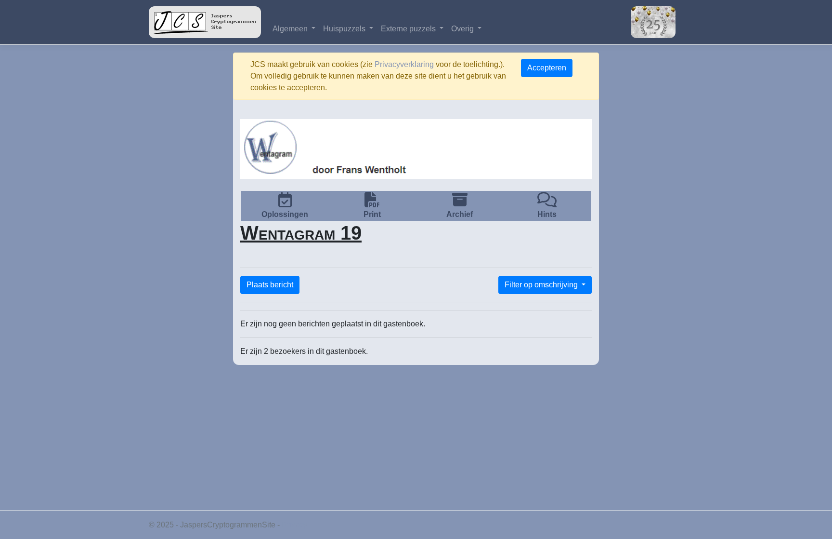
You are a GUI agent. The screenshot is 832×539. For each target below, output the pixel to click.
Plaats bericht (270, 285)
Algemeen (291, 29)
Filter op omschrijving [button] (542, 285)
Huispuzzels (345, 29)
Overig (463, 29)
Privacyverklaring (404, 64)
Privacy (294, 525)
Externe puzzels (409, 29)
